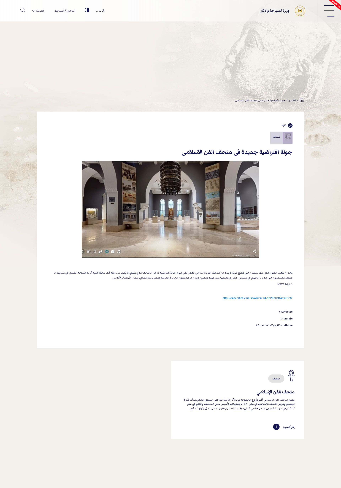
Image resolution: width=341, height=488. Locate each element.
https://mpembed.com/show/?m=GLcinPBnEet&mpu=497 (258, 298)
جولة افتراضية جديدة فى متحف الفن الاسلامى (260, 100)
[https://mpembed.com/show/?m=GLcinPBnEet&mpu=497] (292, 291)
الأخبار (292, 100)
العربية (40, 11)
